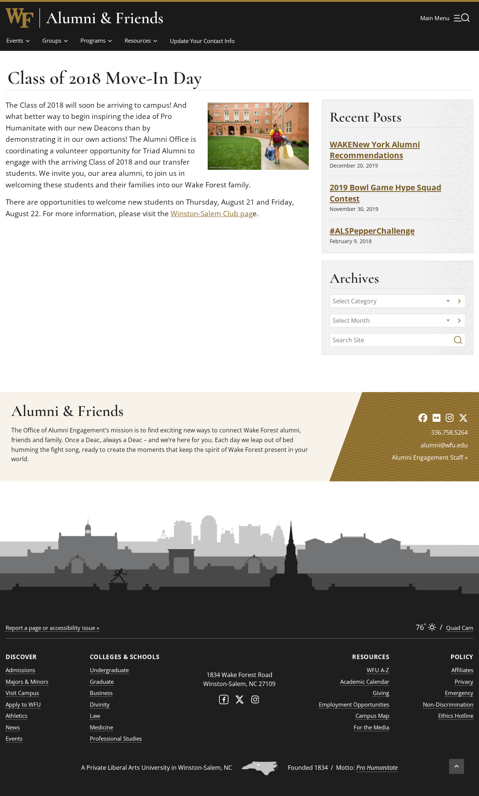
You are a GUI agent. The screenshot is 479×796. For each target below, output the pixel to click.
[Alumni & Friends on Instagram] (450, 417)
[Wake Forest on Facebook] (224, 701)
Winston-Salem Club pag (212, 213)
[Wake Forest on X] (239, 701)
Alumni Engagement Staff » (430, 457)
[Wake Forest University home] (19, 18)
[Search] (458, 340)
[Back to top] (456, 766)
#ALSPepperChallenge (372, 230)
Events (14, 40)
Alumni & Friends (105, 18)
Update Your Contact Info (202, 41)
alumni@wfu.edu (444, 445)
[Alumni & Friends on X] (463, 417)
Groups (51, 40)
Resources (138, 40)
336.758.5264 (449, 432)
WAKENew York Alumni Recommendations (375, 150)
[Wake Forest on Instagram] (255, 701)
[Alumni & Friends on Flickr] (436, 417)
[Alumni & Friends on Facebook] (422, 417)
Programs (93, 40)
